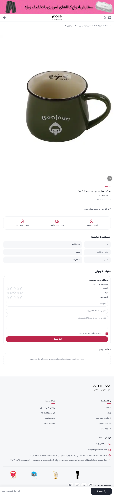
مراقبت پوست (105, 423)
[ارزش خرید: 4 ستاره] (11, 297)
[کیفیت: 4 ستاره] (11, 288)
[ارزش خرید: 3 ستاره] (14, 297)
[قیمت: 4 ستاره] (11, 292)
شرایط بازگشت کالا (48, 413)
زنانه (109, 413)
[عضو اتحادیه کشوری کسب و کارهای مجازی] (34, 475)
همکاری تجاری (49, 423)
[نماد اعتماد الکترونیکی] (100, 475)
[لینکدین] (84, 485)
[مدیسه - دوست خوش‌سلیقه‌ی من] (57, 17)
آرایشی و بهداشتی (103, 418)
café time (107, 187)
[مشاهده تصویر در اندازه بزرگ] (57, 106)
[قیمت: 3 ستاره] (14, 292)
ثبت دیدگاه (57, 339)
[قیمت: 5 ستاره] (8, 292)
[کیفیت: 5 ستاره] (8, 288)
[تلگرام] (77, 485)
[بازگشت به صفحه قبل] (4, 17)
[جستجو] (105, 17)
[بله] (70, 485)
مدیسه (108, 25)
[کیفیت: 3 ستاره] (14, 288)
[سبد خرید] (109, 17)
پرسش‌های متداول (47, 407)
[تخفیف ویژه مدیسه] (57, 7)
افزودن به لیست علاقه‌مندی (95, 209)
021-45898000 (101, 444)
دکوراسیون (106, 428)
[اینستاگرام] (90, 485)
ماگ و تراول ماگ (69, 25)
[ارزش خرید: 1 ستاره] (21, 297)
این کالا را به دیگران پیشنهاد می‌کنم (91, 333)
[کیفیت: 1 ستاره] (21, 288)
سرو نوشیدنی (85, 25)
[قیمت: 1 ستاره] (21, 292)
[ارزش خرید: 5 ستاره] (8, 297)
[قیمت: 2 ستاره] (18, 292)
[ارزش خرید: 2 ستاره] (18, 297)
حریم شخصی (50, 418)
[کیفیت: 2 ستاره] (18, 288)
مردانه (108, 407)
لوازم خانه (98, 25)
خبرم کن (99, 491)
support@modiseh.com (97, 449)
